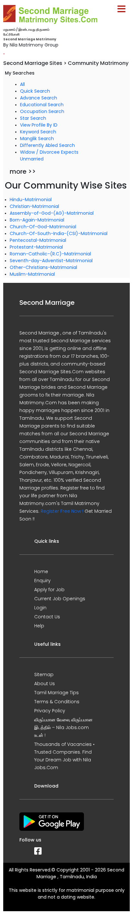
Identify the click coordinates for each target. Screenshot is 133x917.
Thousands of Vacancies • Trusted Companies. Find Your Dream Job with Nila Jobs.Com (64, 756)
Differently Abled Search (47, 145)
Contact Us (47, 616)
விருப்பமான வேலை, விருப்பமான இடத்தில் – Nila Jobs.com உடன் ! (63, 727)
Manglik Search (37, 138)
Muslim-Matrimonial (32, 274)
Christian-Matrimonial (34, 206)
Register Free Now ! (62, 511)
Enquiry (42, 580)
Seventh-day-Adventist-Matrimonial (51, 260)
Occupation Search (42, 111)
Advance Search (38, 98)
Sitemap (44, 674)
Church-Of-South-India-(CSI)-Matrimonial (58, 233)
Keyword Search (38, 132)
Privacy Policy (49, 710)
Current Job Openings (59, 598)
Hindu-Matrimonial (31, 199)
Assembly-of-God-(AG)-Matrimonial (52, 213)
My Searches (20, 73)
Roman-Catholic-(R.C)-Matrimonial (50, 254)
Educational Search (42, 104)
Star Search (33, 118)
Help (39, 626)
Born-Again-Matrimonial (37, 220)
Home (41, 571)
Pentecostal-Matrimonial (38, 240)
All (22, 84)
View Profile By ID (38, 125)
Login (40, 607)
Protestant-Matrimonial (36, 247)
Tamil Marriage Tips (56, 692)
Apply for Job (49, 589)
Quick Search (35, 91)
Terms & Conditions (56, 701)
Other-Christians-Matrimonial (43, 267)
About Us (44, 683)
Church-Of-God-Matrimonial (43, 226)
